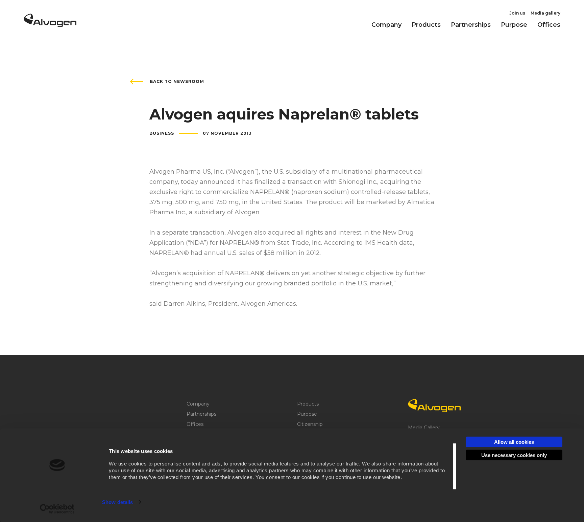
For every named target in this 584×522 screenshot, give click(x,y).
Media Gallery (424, 428)
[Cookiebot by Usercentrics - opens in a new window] (57, 509)
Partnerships (471, 24)
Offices (548, 24)
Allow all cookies (514, 442)
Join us (517, 13)
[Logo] (458, 405)
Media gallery (545, 13)
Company (386, 24)
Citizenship (310, 424)
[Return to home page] (50, 25)
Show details (117, 502)
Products (426, 24)
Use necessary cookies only (514, 455)
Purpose (514, 24)
